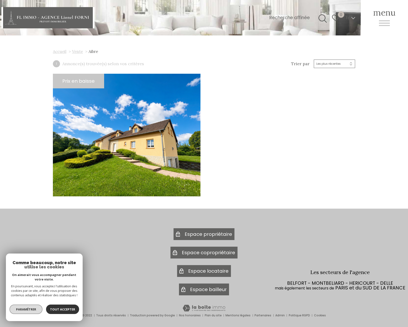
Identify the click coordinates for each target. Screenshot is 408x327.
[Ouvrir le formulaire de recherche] (322, 18)
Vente (77, 51)
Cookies (320, 315)
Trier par (300, 63)
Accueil (59, 51)
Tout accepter (62, 309)
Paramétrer (26, 309)
